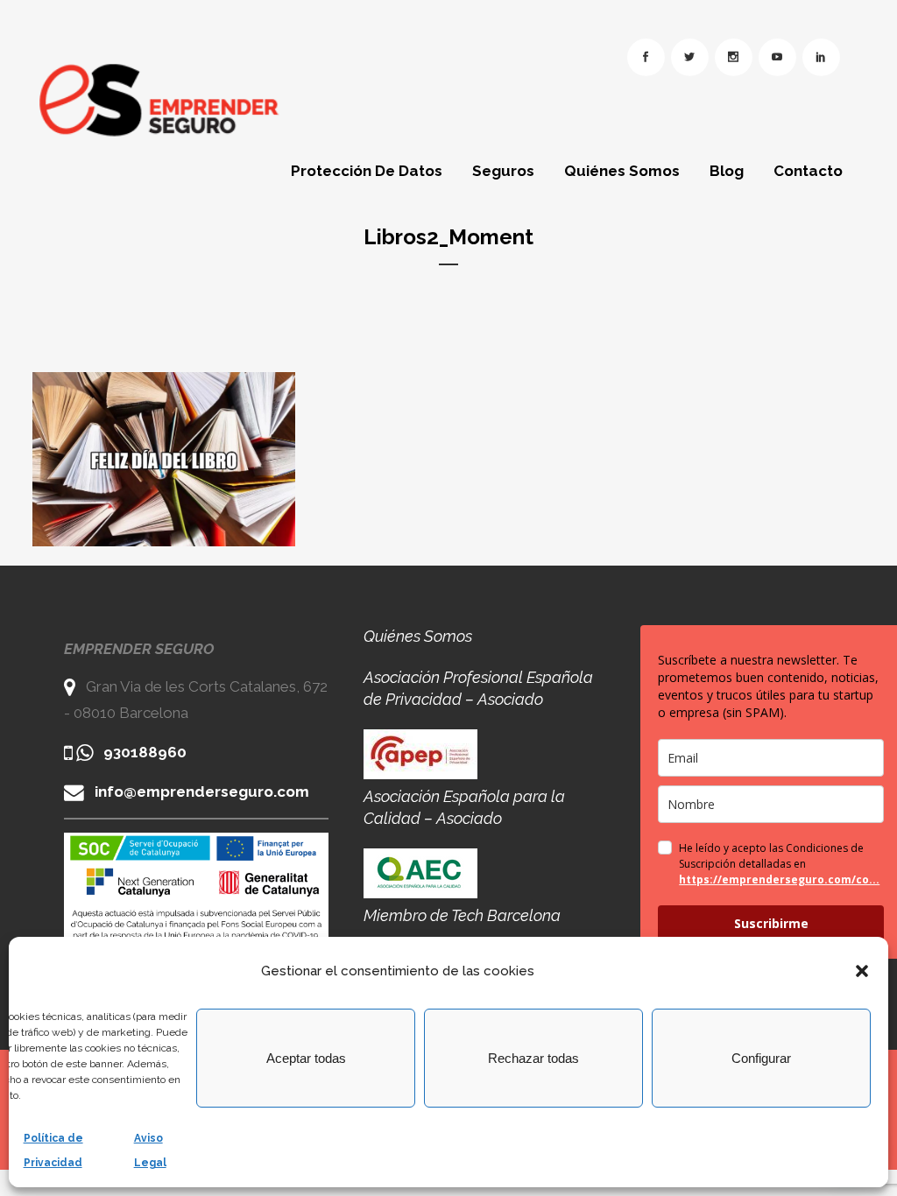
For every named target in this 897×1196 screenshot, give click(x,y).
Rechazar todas (533, 1058)
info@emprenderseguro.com (202, 791)
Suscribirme (771, 923)
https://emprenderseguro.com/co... (779, 879)
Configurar (761, 1058)
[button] (862, 971)
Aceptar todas (306, 1058)
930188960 (145, 752)
